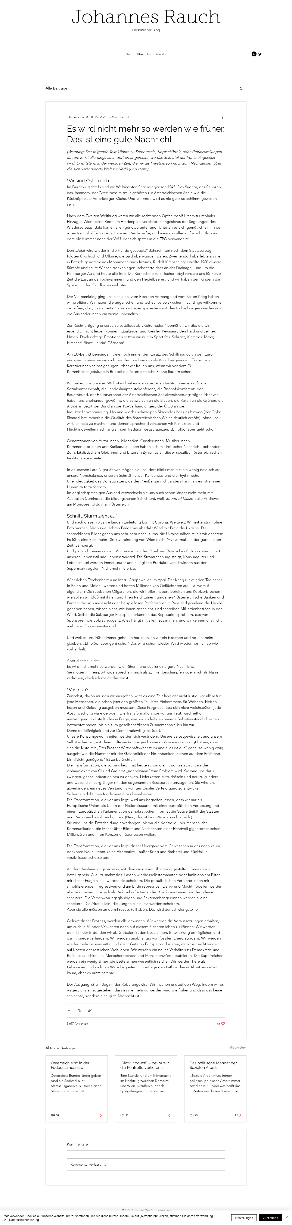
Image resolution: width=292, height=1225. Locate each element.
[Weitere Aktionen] (222, 116)
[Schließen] (286, 1218)
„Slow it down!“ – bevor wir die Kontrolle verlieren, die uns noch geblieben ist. (145, 1065)
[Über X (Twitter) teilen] (79, 1010)
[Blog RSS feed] (254, 54)
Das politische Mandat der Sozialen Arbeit (213, 1065)
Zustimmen (270, 1218)
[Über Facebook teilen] (69, 1010)
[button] (241, 88)
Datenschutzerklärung (24, 1220)
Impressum (162, 1210)
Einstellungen (244, 1218)
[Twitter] (260, 54)
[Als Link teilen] (90, 1010)
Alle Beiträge (56, 88)
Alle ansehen (237, 1047)
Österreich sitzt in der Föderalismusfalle (70, 1065)
